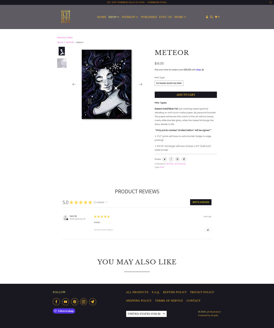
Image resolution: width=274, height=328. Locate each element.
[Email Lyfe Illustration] (93, 301)
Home (60, 42)
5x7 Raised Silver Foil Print (169, 83)
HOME (101, 17)
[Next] (141, 84)
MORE (179, 17)
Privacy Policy (202, 292)
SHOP (112, 17)
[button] (107, 202)
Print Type (160, 77)
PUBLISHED (149, 17)
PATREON (129, 17)
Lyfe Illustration (213, 311)
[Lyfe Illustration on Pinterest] (75, 301)
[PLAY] (107, 84)
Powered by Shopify (208, 315)
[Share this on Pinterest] (177, 159)
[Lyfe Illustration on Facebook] (57, 301)
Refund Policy (175, 292)
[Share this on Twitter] (164, 159)
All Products (180, 163)
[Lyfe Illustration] (65, 17)
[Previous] (74, 84)
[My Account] (207, 17)
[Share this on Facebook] (170, 159)
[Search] (212, 17)
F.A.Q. (156, 292)
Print (162, 167)
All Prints (70, 42)
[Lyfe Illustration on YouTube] (66, 301)
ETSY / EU (165, 17)
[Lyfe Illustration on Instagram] (84, 301)
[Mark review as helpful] (208, 230)
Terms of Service (169, 300)
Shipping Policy (139, 300)
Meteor (172, 53)
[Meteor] (107, 84)
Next (70, 37)
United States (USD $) (144, 313)
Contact (194, 300)
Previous (61, 37)
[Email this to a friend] (183, 159)
